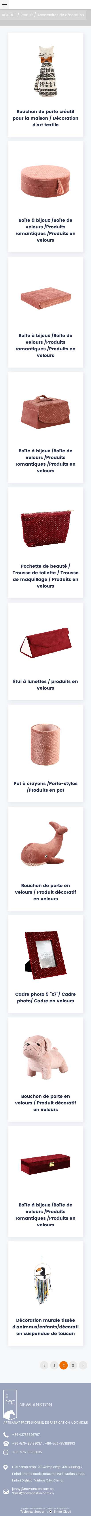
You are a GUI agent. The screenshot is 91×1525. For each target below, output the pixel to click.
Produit (27, 15)
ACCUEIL (9, 15)
